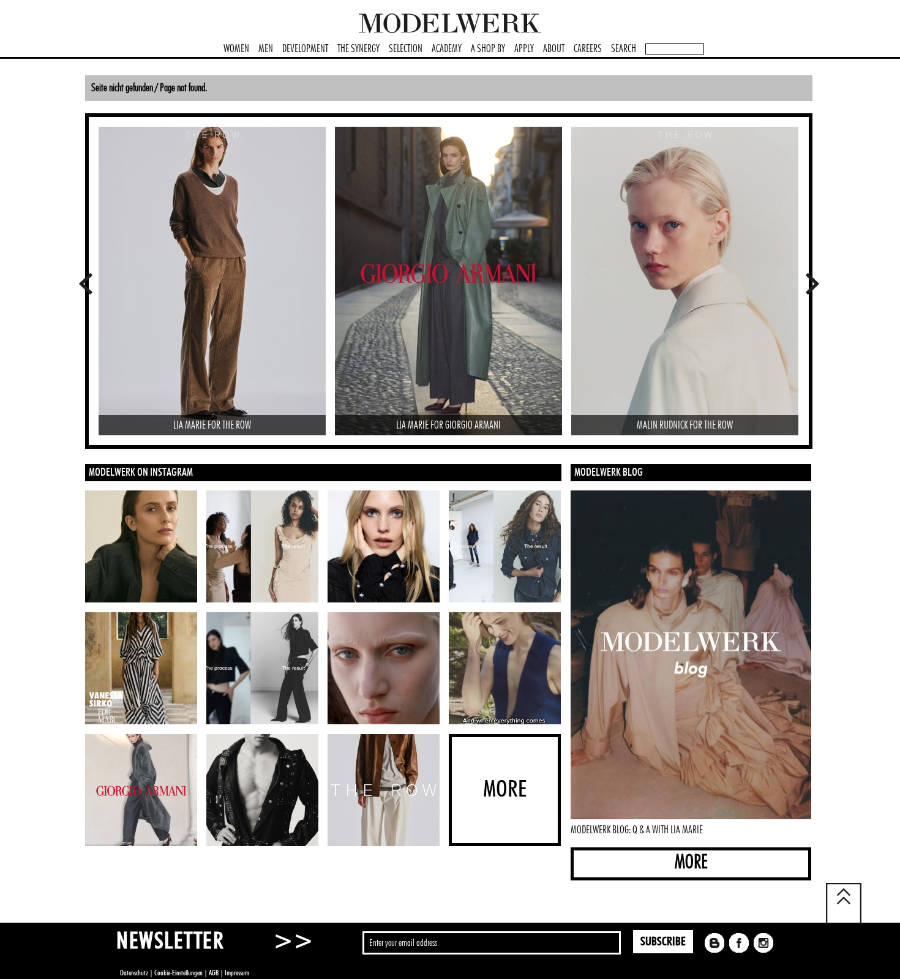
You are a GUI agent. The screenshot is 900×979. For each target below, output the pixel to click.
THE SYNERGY (358, 48)
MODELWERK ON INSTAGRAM (141, 472)
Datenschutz (134, 973)
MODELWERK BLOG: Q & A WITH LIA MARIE (637, 830)
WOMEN (236, 48)
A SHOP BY (488, 48)
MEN (265, 48)
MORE (691, 862)
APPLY (524, 48)
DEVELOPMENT (305, 48)
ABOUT (553, 48)
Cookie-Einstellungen (178, 973)
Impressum (237, 973)
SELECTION (405, 48)
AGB (214, 973)
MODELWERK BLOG (608, 472)
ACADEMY (447, 48)
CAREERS (588, 48)
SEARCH (623, 48)
